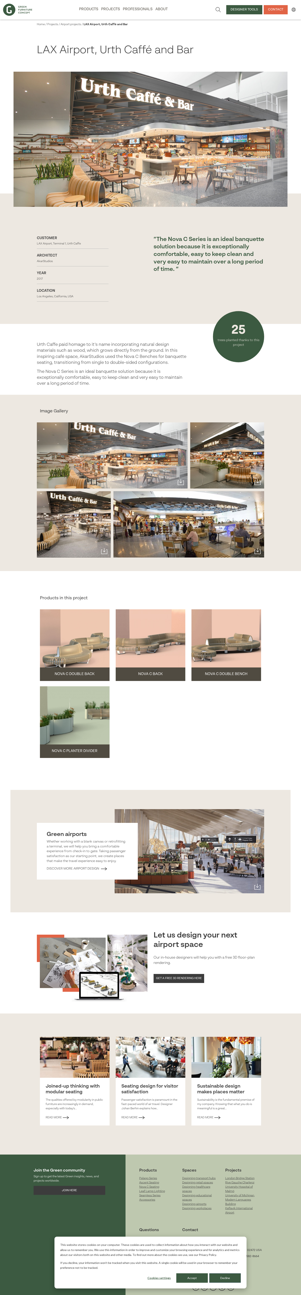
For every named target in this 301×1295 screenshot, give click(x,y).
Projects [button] (110, 9)
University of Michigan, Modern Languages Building (240, 1200)
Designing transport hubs (199, 1178)
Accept (192, 1278)
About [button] (161, 9)
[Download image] (181, 482)
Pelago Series (148, 1178)
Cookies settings (159, 1278)
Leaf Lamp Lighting (152, 1191)
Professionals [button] (138, 9)
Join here (69, 1190)
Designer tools (244, 9)
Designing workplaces (197, 1208)
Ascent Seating (149, 1182)
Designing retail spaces (197, 1182)
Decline (225, 1278)
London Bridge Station (240, 1178)
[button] (293, 9)
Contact (275, 9)
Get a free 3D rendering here (179, 978)
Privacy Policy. (208, 1255)
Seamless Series (150, 1195)
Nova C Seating (149, 1186)
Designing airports (194, 1204)
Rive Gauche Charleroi (239, 1182)
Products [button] (88, 9)
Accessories (147, 1199)
